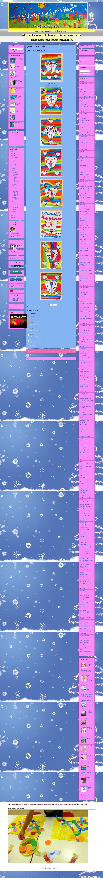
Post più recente (30, 351)
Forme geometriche (84, 287)
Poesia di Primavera (84, 506)
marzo (13, 172)
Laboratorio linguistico (84, 371)
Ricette (81, 576)
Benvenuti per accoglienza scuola (18, 103)
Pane (81, 475)
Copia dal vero (83, 213)
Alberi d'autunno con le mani (86, 100)
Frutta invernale (83, 292)
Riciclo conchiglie (83, 579)
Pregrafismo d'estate (84, 527)
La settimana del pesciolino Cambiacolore (86, 366)
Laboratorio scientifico (84, 377)
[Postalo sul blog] (52, 305)
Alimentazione (83, 118)
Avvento (81, 158)
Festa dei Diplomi (83, 243)
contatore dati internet (14, 258)
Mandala (81, 429)
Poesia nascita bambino (85, 515)
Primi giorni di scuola (84, 544)
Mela (81, 440)
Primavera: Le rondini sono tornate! (15, 198)
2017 (12, 153)
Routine (81, 590)
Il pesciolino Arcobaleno (85, 325)
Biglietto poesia (83, 167)
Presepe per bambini (84, 534)
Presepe (81, 531)
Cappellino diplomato (84, 193)
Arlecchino (82, 122)
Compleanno (82, 206)
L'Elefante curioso (84, 346)
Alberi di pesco (83, 109)
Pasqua (81, 477)
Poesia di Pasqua (84, 504)
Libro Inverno (82, 422)
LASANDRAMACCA (85, 777)
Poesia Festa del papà (85, 508)
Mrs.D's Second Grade (86, 786)
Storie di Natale (83, 628)
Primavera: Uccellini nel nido (15, 181)
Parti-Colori (83, 710)
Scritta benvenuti (83, 597)
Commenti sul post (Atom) (53, 355)
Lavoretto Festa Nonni (84, 398)
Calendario (82, 179)
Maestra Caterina (15, 233)
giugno (14, 166)
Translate (20, 51)
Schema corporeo (84, 595)
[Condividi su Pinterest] (56, 305)
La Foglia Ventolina (84, 355)
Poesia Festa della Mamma (86, 511)
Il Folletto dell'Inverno (84, 314)
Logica (81, 427)
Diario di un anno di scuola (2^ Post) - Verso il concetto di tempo (16, 83)
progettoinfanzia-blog (86, 670)
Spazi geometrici (83, 602)
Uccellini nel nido (83, 640)
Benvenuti (82, 165)
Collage (81, 204)
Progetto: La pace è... (84, 551)
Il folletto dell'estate (84, 311)
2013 (12, 217)
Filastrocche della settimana (86, 270)
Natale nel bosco (83, 452)
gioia (31, 320)
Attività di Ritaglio (83, 136)
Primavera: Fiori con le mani (15, 206)
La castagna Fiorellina (84, 350)
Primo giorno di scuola (85, 546)
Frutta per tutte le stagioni (18, 65)
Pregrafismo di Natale (84, 529)
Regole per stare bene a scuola (18, 110)
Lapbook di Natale (84, 382)
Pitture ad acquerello (84, 490)
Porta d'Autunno (19, 122)
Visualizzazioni (83, 654)
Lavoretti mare (83, 391)
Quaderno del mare (84, 558)
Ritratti (81, 586)
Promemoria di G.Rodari (85, 553)
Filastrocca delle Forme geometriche (85, 259)
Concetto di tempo (84, 211)
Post (82, 71)
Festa (81, 241)
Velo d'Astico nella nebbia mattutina (89, 712)
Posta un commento (32, 345)
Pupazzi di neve (83, 556)
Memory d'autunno (84, 443)
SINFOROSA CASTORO (86, 662)
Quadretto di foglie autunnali (86, 560)
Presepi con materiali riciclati (86, 538)
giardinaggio (82, 294)
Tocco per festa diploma (85, 637)
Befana (81, 163)
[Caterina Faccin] (80, 62)
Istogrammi (82, 341)
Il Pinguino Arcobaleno (85, 327)
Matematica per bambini (85, 436)
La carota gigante (83, 348)
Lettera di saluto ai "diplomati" (86, 414)
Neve (81, 454)
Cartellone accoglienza (85, 197)
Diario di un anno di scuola (86, 218)
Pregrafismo (82, 524)
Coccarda (82, 202)
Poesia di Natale (83, 501)
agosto (14, 162)
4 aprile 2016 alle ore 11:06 (35, 336)
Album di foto (82, 115)
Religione (82, 572)
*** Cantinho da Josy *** (86, 745)
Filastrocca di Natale (84, 262)
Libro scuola (82, 424)
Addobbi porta (83, 91)
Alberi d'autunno (83, 98)
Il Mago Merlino (83, 321)
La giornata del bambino (85, 357)
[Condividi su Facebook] (55, 305)
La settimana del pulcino (85, 369)
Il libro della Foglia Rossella (86, 318)
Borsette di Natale (84, 174)
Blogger (58, 868)
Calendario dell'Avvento (85, 186)
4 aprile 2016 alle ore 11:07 (35, 342)
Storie (81, 620)
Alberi (81, 94)
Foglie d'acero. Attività (84, 283)
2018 (12, 151)
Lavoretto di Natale (84, 393)
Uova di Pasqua (83, 644)
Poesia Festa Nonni (84, 513)
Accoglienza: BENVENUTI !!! (18, 59)
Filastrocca (82, 252)
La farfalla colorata (84, 353)
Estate (81, 236)
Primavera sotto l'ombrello (15, 195)
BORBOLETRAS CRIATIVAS (84, 736)
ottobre (14, 159)
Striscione (82, 633)
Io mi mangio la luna (84, 339)
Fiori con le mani (83, 278)
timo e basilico (84, 754)
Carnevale (82, 195)
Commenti (83, 73)
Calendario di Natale (84, 188)
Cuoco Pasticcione (84, 216)
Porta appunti (83, 518)
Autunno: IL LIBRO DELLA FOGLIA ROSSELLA (18, 97)
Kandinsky (82, 344)
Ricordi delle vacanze (84, 583)
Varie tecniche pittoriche (85, 651)
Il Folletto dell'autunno (18, 116)
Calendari (82, 177)
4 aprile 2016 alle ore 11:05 (35, 324)
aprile (13, 170)
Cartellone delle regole (85, 200)
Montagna (82, 447)
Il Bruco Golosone (84, 307)
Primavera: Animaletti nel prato (15, 186)
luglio (13, 164)
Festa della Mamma (84, 250)
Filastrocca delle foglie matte (86, 255)
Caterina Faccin (82, 60)
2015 (12, 214)
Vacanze (82, 649)
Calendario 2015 (83, 181)
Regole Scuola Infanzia (85, 569)
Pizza (81, 495)
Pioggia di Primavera (84, 488)
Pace (81, 468)
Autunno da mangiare (84, 156)
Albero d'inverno (83, 113)
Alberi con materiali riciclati (85, 96)
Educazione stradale (84, 227)
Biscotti (81, 170)
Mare (81, 431)
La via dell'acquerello (85, 727)
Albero (81, 111)
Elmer (81, 229)
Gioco (81, 296)
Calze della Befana (84, 190)
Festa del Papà (83, 248)
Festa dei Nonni (83, 246)
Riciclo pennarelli (83, 581)
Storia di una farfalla (84, 614)
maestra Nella (84, 685)
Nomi (81, 459)
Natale (81, 450)
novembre (14, 157)
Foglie (81, 280)
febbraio (14, 209)
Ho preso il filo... (84, 718)
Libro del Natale (83, 417)
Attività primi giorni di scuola (86, 145)
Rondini (81, 588)
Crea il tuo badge (82, 63)
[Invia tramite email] (51, 305)
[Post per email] (48, 304)
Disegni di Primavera (43, 306)
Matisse (81, 438)
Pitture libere (82, 492)
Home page (51, 351)
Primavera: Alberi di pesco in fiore (15, 203)
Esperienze (82, 234)
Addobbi (81, 89)
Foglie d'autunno (83, 285)
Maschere (82, 434)
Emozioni (49, 306)
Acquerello (82, 87)
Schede (81, 592)
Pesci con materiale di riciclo (86, 480)
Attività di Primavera (35, 306)
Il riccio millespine (83, 332)
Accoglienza (82, 81)
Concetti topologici (84, 209)
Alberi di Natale (83, 104)
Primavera (54, 306)
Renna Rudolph (83, 574)
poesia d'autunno (83, 499)
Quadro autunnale (84, 564)
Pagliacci (82, 473)
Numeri (81, 461)
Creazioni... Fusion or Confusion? (86, 773)
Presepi (81, 536)
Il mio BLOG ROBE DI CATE (86, 45)
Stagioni (81, 604)
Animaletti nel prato (84, 120)
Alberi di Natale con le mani (86, 106)
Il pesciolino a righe (84, 323)
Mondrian (82, 445)
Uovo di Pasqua (83, 647)
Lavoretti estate (83, 389)
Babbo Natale (83, 160)
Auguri (81, 151)
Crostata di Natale (85, 774)
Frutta (81, 289)
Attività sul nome (83, 149)
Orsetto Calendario (84, 463)
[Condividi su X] (53, 305)
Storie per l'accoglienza (85, 631)
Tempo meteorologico (84, 635)
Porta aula (82, 520)
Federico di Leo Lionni (84, 239)
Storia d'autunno (83, 606)
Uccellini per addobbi (84, 642)
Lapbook (81, 379)
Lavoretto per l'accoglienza (86, 400)
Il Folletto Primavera (84, 316)
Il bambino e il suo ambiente (86, 303)
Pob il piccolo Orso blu (85, 497)
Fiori (81, 276)
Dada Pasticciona (85, 675)
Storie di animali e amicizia (85, 626)
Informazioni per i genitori (85, 334)
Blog (81, 172)
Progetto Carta (83, 549)
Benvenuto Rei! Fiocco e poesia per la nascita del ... (15, 190)
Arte (80, 125)
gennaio (14, 211)
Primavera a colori (14, 178)
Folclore (88, 738)
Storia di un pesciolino (84, 612)
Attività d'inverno (83, 132)
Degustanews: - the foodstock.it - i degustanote (85, 796)
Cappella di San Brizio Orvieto (89, 664)
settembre (14, 161)
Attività (81, 127)
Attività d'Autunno (83, 129)
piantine (81, 483)
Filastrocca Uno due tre (85, 268)
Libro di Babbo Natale (84, 420)
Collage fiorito (89, 728)
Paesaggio (82, 470)
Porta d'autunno (83, 522)
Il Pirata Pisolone (83, 330)
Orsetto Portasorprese (85, 466)
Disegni (81, 220)
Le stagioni (82, 409)
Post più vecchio (71, 351)
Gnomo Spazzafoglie (84, 299)
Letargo (81, 412)
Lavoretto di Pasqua (84, 395)
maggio (14, 168)
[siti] (18, 266)
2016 (12, 155)
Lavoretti (81, 384)
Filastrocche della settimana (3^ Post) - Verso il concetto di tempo (16, 74)
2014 (12, 215)
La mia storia (82, 360)
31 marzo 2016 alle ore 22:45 (35, 318)
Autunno (81, 153)
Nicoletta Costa (83, 457)
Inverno (81, 337)
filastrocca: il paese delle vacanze (89, 688)
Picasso (81, 485)
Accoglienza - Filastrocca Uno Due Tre (18, 90)
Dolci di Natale (83, 225)
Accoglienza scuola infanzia (86, 83)
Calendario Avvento (84, 183)
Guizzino (82, 301)
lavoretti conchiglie (84, 386)
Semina (81, 599)
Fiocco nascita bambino (85, 273)
